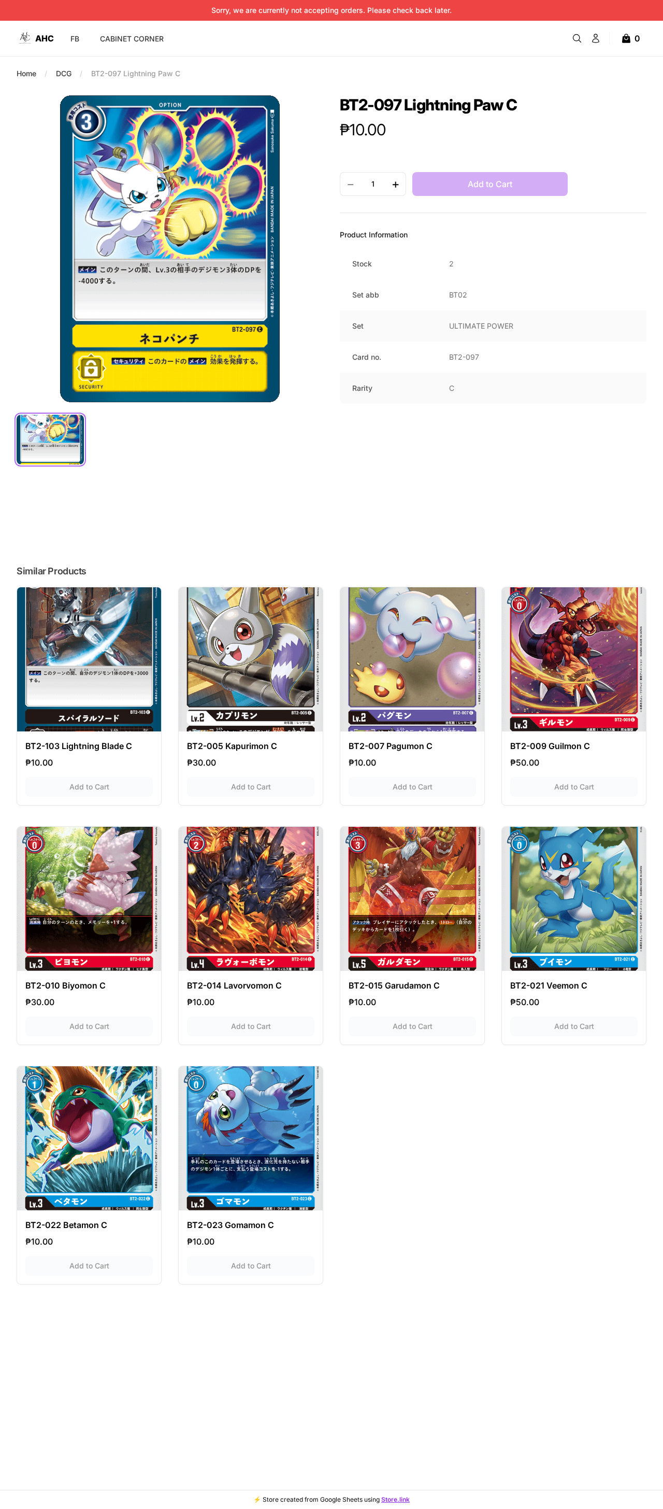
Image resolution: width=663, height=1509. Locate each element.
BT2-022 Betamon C (66, 1225)
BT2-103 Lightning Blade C (78, 746)
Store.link (395, 1499)
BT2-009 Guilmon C (550, 746)
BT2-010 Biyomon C (65, 985)
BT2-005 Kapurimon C (232, 746)
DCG (63, 73)
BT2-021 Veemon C (548, 985)
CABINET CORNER (132, 38)
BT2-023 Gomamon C (230, 1225)
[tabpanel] (170, 248)
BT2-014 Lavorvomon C (234, 985)
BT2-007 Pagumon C (391, 746)
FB (74, 38)
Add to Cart (111, 786)
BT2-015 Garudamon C (394, 985)
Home (26, 73)
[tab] (50, 439)
